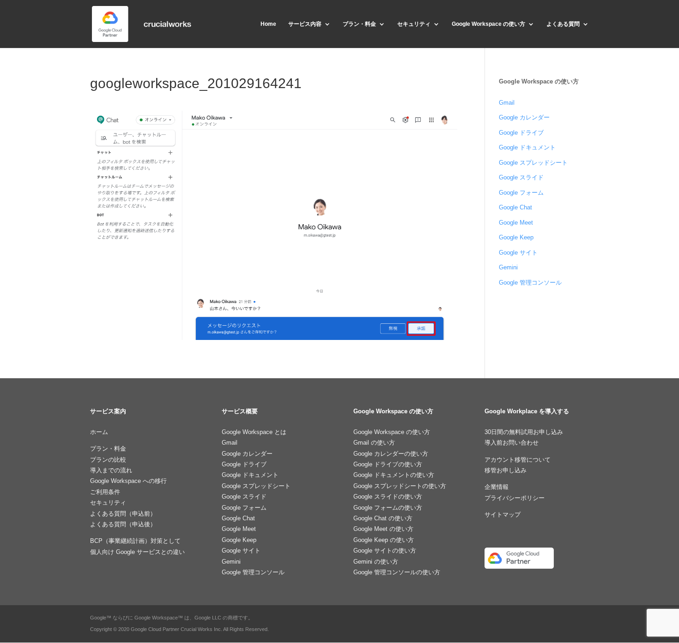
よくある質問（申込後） (123, 524)
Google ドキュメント (527, 147)
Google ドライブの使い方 (387, 464)
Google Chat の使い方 (382, 518)
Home (268, 24)
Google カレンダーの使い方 (390, 453)
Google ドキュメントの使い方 (393, 474)
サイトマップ (503, 514)
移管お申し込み (506, 470)
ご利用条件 (105, 491)
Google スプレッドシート (533, 162)
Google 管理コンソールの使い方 (396, 572)
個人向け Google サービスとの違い (137, 551)
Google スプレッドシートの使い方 (399, 485)
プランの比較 (108, 459)
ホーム (99, 432)
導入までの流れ (111, 470)
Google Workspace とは (254, 432)
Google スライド (521, 177)
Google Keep (516, 237)
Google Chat (515, 207)
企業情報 (497, 486)
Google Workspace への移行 (128, 480)
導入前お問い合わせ (512, 442)
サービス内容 (304, 24)
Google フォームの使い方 (387, 507)
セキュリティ (413, 24)
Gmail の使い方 (374, 442)
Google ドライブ (521, 132)
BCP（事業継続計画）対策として (135, 540)
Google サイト (518, 252)
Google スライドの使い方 (387, 496)
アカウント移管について (518, 459)
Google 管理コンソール (530, 282)
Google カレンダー (524, 117)
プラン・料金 (359, 24)
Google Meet (516, 222)
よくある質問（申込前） (123, 513)
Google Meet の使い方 (383, 528)
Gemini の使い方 (375, 561)
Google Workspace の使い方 (488, 24)
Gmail (507, 102)
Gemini (508, 267)
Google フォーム (521, 192)
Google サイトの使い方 (384, 550)
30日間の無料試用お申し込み (524, 432)
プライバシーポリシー (515, 497)
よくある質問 (563, 24)
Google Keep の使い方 (383, 539)
